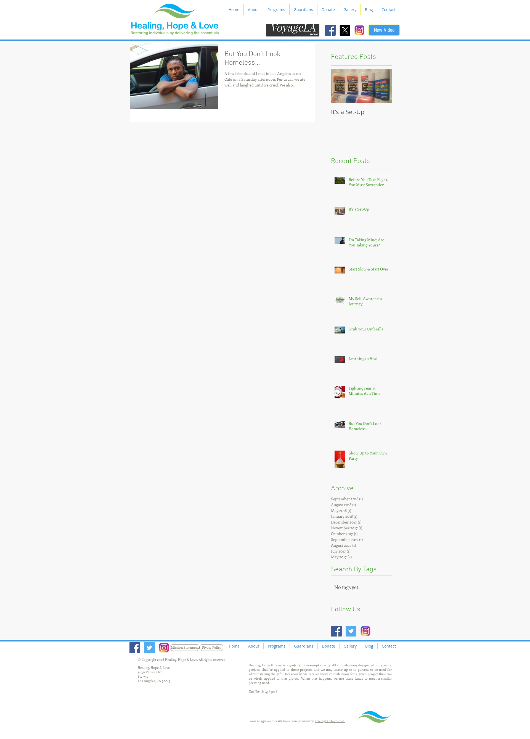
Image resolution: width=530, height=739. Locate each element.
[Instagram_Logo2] (359, 30)
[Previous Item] (339, 86)
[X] (345, 30)
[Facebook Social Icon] (330, 30)
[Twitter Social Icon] (351, 631)
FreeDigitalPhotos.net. (330, 721)
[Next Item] (382, 86)
